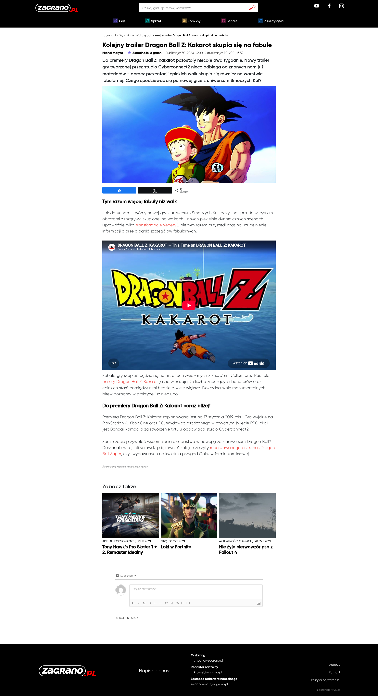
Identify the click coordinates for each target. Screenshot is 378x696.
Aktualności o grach (139, 35)
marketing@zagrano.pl (207, 660)
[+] (188, 602)
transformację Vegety (156, 225)
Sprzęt (156, 21)
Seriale (232, 21)
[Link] (177, 603)
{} (182, 602)
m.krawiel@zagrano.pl (206, 672)
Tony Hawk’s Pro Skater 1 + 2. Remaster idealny (129, 550)
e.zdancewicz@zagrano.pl (209, 684)
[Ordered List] (155, 603)
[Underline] (144, 603)
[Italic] (139, 603)
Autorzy (334, 665)
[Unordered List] (161, 603)
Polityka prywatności (325, 680)
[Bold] (133, 603)
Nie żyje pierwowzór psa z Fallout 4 (246, 550)
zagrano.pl (109, 35)
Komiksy (194, 21)
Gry (122, 21)
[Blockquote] (166, 603)
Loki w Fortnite (176, 547)
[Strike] (150, 603)
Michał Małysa (112, 53)
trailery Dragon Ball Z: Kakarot (130, 381)
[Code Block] (172, 603)
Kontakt (334, 672)
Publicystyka (274, 21)
